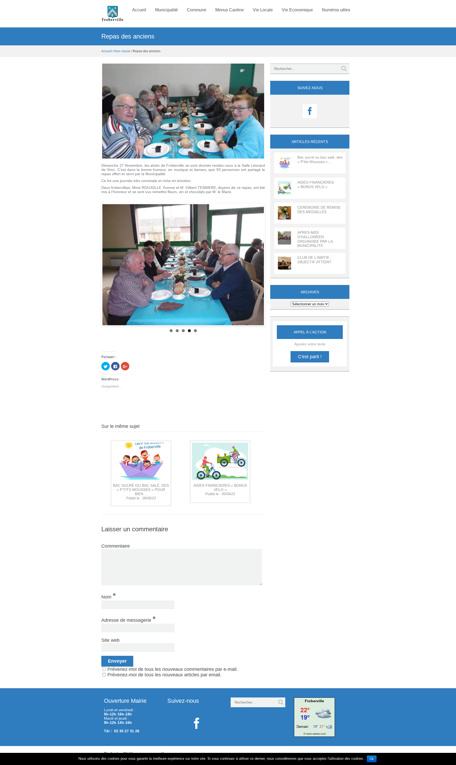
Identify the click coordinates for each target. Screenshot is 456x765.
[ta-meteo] (314, 717)
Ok (372, 759)
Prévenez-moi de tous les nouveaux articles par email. (164, 674)
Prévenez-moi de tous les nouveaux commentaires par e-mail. (172, 669)
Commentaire (115, 546)
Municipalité (166, 10)
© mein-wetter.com (314, 733)
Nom (108, 595)
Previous (94, 265)
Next (272, 265)
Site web (110, 640)
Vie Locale (263, 10)
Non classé (122, 51)
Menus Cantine (229, 10)
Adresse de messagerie (128, 618)
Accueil (139, 10)
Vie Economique (297, 10)
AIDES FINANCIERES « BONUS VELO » (220, 487)
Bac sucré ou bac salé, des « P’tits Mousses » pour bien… (141, 489)
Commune (196, 10)
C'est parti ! (310, 356)
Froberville (314, 701)
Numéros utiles (336, 10)
